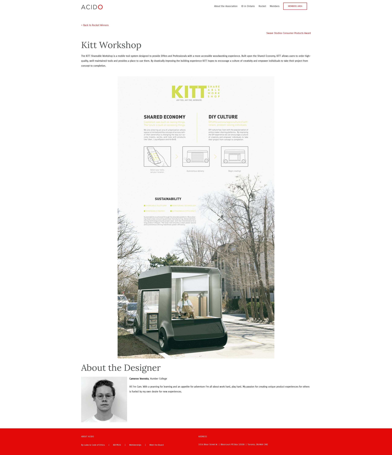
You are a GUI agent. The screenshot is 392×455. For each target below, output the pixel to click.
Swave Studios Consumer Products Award (288, 33)
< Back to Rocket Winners (95, 25)
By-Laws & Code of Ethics (93, 445)
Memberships (135, 445)
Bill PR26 (117, 445)
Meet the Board (156, 445)
